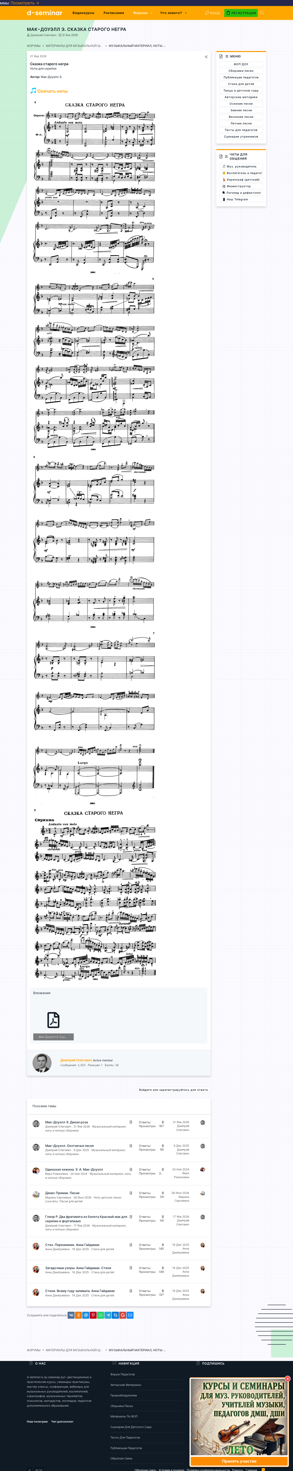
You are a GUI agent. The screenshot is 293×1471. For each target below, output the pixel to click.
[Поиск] (262, 13)
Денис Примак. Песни (62, 1193)
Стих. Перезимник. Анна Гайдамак (72, 1245)
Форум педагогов (122, 1374)
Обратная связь (121, 1458)
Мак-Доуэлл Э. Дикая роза (66, 1122)
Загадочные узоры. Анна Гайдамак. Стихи (78, 1268)
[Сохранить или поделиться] (206, 57)
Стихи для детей (102, 1249)
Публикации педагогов (126, 1448)
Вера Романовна (56, 1173)
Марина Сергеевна (58, 1197)
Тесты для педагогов (125, 1437)
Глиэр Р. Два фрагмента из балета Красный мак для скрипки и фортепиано (86, 1218)
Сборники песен (121, 1406)
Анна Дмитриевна (57, 1249)
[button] (151, 13)
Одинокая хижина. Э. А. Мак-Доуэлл (74, 1169)
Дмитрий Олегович (43, 35)
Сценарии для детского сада (130, 1427)
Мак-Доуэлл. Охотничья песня (69, 1145)
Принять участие (239, 1461)
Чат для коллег (62, 1421)
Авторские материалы (125, 1384)
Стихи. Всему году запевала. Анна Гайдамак (80, 1291)
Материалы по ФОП (124, 1416)
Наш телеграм (37, 1421)
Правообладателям (123, 1395)
